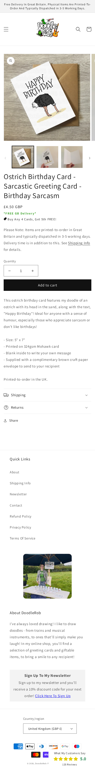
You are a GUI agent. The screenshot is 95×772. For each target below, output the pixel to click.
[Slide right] (89, 158)
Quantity (10, 261)
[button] (6, 29)
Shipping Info (79, 243)
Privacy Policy (20, 527)
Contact (16, 505)
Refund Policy (20, 516)
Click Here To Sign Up (53, 695)
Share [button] (13, 420)
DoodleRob (41, 763)
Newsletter (18, 494)
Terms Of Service (23, 538)
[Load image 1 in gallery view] (23, 157)
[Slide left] (5, 158)
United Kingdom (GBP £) (45, 729)
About (14, 472)
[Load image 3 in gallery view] (72, 157)
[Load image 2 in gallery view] (47, 157)
